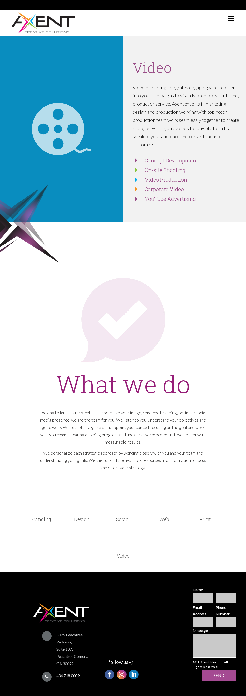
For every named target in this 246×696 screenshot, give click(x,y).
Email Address (199, 610)
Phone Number (223, 610)
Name (198, 589)
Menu (230, 18)
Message (200, 630)
